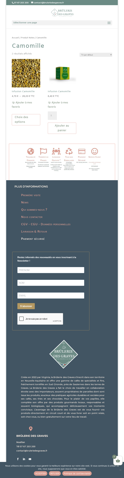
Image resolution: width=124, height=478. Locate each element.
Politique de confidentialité (77, 473)
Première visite (31, 195)
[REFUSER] (120, 469)
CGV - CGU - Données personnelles (45, 224)
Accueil (15, 38)
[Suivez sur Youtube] (30, 459)
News (24, 203)
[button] (26, 105)
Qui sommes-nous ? (34, 210)
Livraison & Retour (34, 232)
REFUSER (54, 473)
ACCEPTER (40, 473)
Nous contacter (31, 217)
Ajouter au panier (62, 128)
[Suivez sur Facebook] (17, 459)
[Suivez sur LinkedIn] (23, 459)
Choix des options (21, 119)
